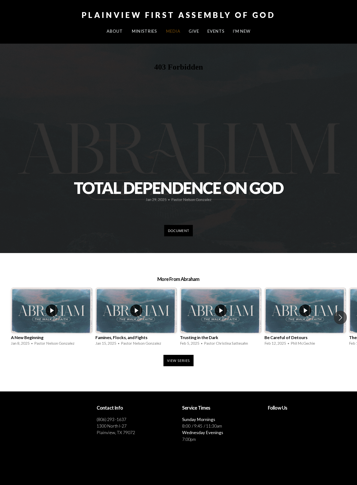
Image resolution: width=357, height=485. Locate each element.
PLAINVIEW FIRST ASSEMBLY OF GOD (178, 15)
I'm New (241, 31)
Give (194, 31)
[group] (52, 317)
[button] (340, 317)
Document (178, 230)
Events (215, 31)
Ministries (145, 31)
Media (173, 31)
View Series (178, 360)
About (115, 31)
